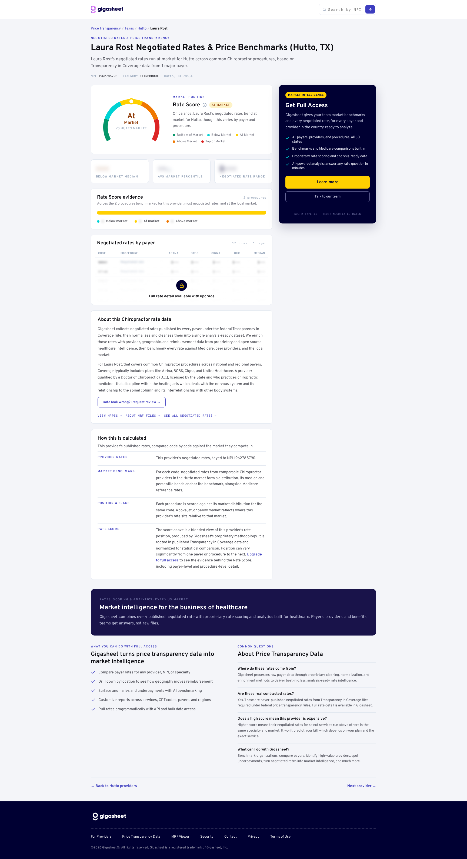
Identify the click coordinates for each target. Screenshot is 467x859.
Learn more (327, 182)
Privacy (253, 837)
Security (207, 837)
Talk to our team (328, 197)
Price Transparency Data (141, 837)
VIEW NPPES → (110, 415)
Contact (230, 837)
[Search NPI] (370, 9)
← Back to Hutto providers (114, 786)
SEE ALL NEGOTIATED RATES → (190, 415)
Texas (129, 29)
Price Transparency (106, 29)
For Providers (101, 837)
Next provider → (361, 786)
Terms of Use (280, 837)
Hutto (142, 29)
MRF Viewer (180, 837)
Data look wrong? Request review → (132, 402)
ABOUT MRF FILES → (143, 415)
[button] (204, 105)
